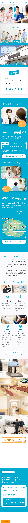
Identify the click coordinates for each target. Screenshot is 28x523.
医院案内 (13, 353)
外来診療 (20, 477)
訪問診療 (7, 479)
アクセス (20, 479)
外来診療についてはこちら (13, 156)
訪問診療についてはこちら (13, 241)
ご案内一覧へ (13, 89)
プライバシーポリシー (9, 482)
